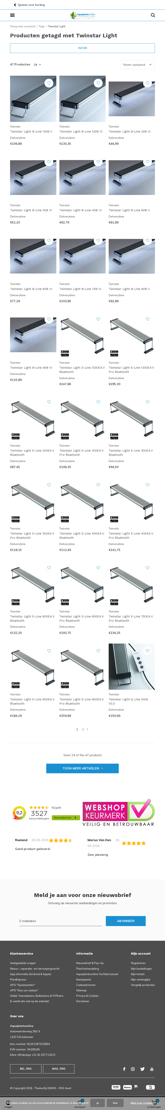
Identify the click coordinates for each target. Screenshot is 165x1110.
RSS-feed (65, 1088)
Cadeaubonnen (86, 985)
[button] (13, 15)
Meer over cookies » (142, 1102)
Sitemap (81, 990)
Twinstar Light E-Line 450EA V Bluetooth (81, 536)
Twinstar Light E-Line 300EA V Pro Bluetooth (32, 536)
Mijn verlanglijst (140, 979)
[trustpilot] (118, 812)
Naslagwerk (83, 979)
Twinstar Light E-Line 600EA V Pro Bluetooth (81, 618)
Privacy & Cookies (87, 995)
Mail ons (58, 1068)
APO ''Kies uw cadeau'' (24, 990)
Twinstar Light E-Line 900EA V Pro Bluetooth (81, 701)
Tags (42, 26)
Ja (97, 1102)
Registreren (138, 963)
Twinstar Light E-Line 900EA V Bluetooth (32, 701)
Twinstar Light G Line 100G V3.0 (128, 701)
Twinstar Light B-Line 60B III (31, 289)
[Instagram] (133, 1069)
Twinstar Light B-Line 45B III (80, 210)
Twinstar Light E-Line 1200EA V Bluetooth (82, 370)
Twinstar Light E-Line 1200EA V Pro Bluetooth (131, 370)
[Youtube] (151, 1069)
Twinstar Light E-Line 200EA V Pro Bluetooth (81, 453)
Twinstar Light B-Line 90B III (31, 367)
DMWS (51, 1088)
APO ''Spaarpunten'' (22, 985)
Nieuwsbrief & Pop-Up (90, 963)
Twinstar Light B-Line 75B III (80, 289)
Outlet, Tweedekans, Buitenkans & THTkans (36, 995)
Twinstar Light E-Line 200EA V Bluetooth (32, 453)
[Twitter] (142, 1069)
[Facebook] (124, 1069)
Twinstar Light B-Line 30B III (31, 210)
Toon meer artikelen (81, 768)
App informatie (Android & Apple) (30, 974)
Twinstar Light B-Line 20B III (130, 131)
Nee (115, 1102)
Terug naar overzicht (22, 26)
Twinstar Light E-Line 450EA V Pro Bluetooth (131, 536)
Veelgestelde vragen (23, 963)
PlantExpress (18, 979)
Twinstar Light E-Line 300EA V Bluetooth (131, 453)
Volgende (87, 729)
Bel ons (26, 1068)
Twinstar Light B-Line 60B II (129, 210)
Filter (82, 48)
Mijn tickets (138, 974)
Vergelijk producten (143, 985)
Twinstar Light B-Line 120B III (81, 131)
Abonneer (125, 921)
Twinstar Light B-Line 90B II (129, 289)
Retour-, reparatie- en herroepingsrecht (34, 968)
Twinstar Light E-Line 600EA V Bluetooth (32, 618)
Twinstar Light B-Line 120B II (31, 131)
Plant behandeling (87, 968)
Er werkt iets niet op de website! (29, 1001)
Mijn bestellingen (141, 968)
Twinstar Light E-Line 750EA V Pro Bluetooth (131, 618)
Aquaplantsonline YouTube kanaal (97, 974)
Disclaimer (82, 1001)
